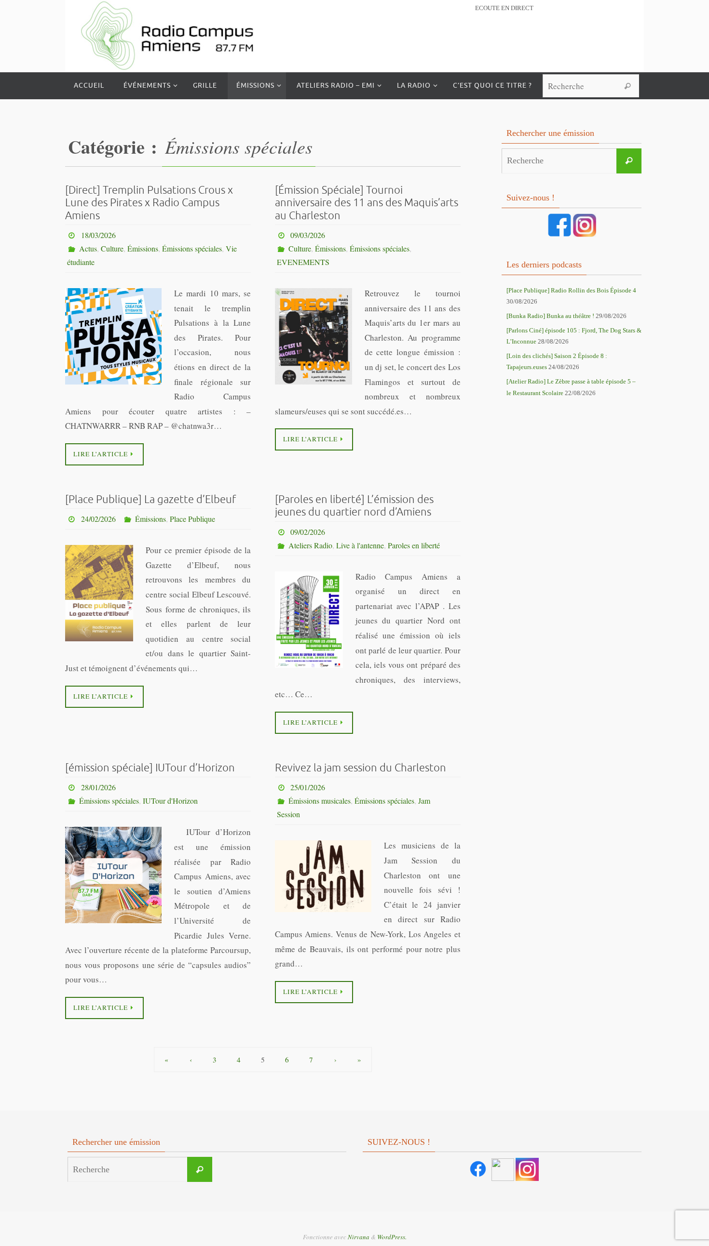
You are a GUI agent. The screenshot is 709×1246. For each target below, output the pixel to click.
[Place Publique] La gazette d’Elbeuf (150, 499)
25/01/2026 (307, 787)
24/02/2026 (98, 519)
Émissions (142, 248)
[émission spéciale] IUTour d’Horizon (150, 768)
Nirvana (358, 1237)
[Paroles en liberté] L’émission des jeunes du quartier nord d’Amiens (354, 506)
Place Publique (192, 519)
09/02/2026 (307, 532)
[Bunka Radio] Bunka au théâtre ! (550, 315)
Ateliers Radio (310, 545)
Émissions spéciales (192, 248)
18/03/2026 (98, 235)
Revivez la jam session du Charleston (360, 768)
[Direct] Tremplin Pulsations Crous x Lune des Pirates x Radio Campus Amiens (149, 203)
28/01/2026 (98, 787)
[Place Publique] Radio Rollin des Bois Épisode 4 (571, 290)
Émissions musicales (319, 800)
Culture (112, 248)
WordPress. (392, 1237)
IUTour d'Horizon (170, 800)
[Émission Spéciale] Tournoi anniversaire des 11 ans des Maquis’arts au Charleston (366, 203)
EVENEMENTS (303, 262)
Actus (88, 248)
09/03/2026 (307, 235)
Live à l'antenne (360, 545)
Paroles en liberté (414, 545)
